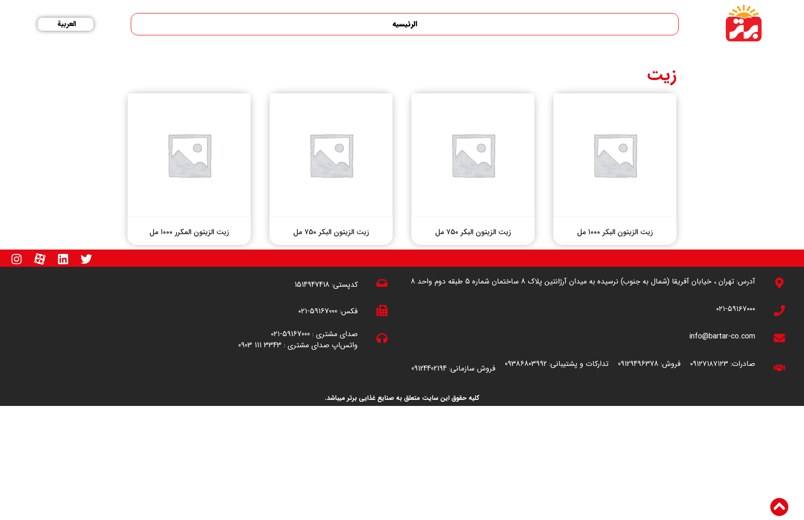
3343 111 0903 (259, 345)
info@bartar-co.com (722, 336)
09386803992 (526, 364)
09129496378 (638, 364)
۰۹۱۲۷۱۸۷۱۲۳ (709, 364)
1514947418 (312, 284)
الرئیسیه (404, 24)
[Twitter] (86, 259)
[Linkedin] (62, 259)
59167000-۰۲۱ (317, 311)
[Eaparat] (39, 259)
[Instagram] (16, 259)
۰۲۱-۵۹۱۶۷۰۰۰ (735, 309)
